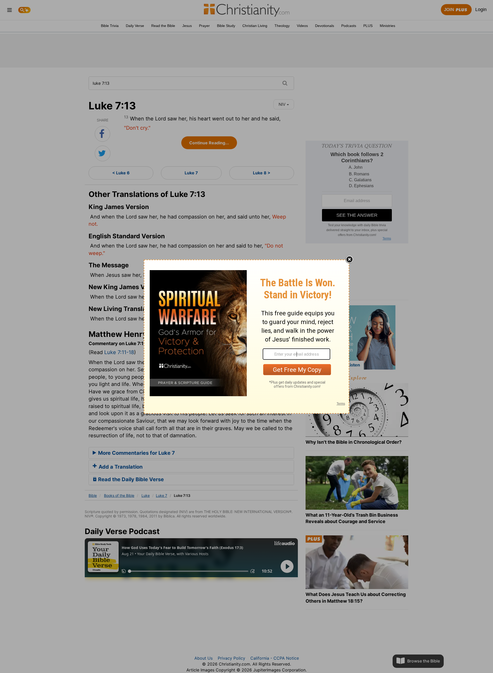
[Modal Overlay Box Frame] (246, 337)
